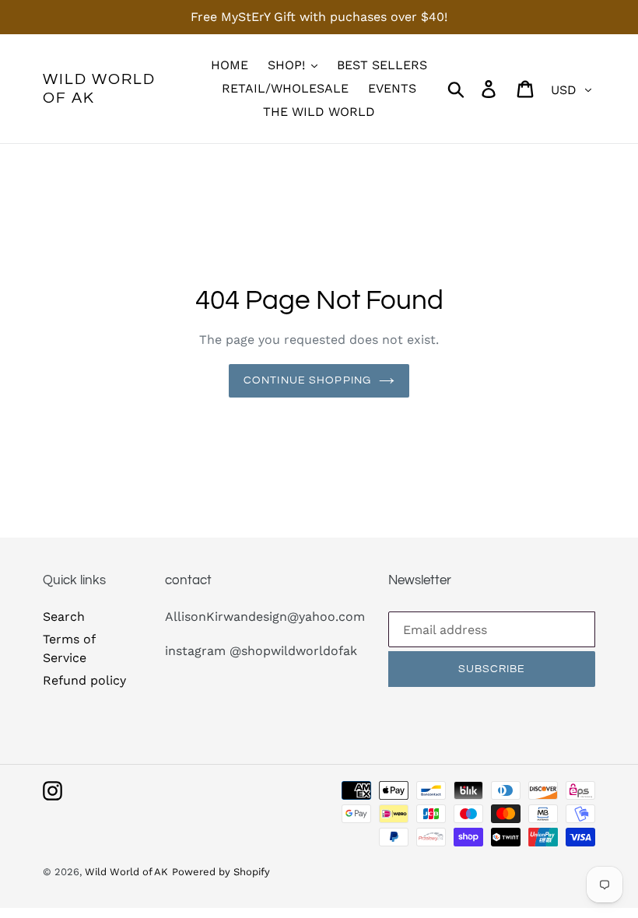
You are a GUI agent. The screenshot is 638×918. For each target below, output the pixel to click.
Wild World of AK (99, 89)
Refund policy (84, 680)
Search (64, 616)
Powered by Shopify (221, 872)
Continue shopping (307, 380)
